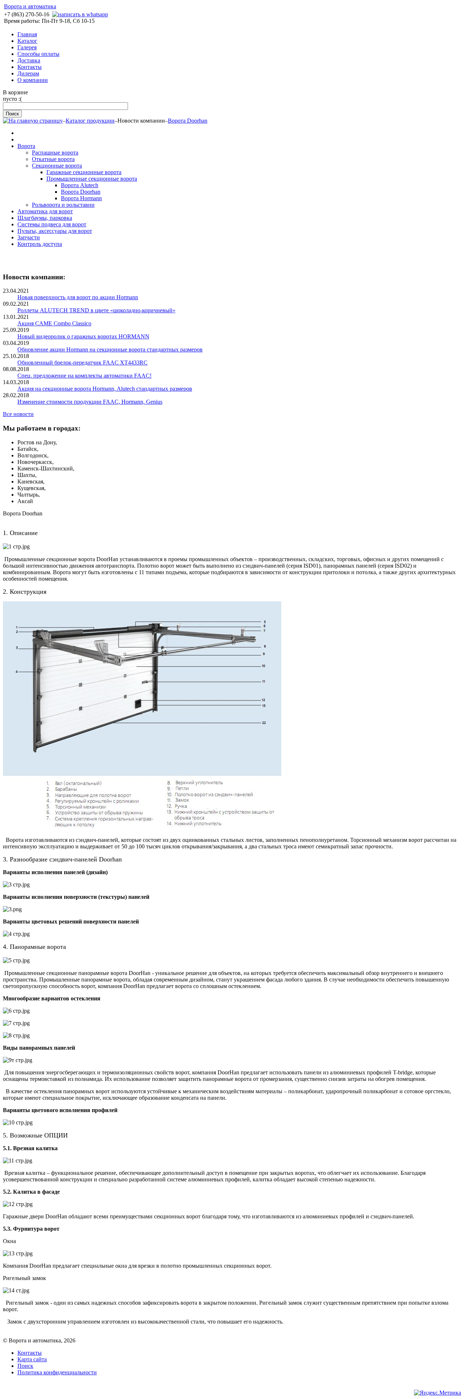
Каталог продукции (90, 121)
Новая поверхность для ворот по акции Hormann (77, 297)
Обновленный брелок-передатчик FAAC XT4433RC (82, 362)
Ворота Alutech (79, 185)
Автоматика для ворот (45, 211)
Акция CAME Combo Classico (54, 323)
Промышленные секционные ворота (91, 179)
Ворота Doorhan (187, 121)
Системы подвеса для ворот (51, 224)
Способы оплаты (38, 54)
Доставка (28, 60)
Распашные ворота (55, 152)
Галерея (27, 47)
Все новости (18, 414)
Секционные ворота (57, 165)
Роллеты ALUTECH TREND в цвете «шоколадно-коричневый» (96, 310)
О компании (32, 80)
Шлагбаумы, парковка (44, 218)
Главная (27, 34)
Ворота (26, 146)
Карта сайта (32, 1359)
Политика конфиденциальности (57, 1372)
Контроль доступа (39, 244)
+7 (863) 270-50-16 (26, 14)
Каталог (27, 41)
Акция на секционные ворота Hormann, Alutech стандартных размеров (104, 389)
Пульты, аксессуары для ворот (54, 231)
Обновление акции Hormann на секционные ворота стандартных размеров (110, 349)
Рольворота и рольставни (63, 205)
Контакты (29, 67)
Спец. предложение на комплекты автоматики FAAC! (84, 376)
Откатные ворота (53, 159)
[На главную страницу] (33, 121)
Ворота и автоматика (30, 6)
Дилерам (28, 73)
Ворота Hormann (81, 198)
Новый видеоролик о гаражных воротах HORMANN (83, 336)
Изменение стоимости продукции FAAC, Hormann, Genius (89, 402)
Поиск (25, 1366)
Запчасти (28, 237)
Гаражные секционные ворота (83, 172)
